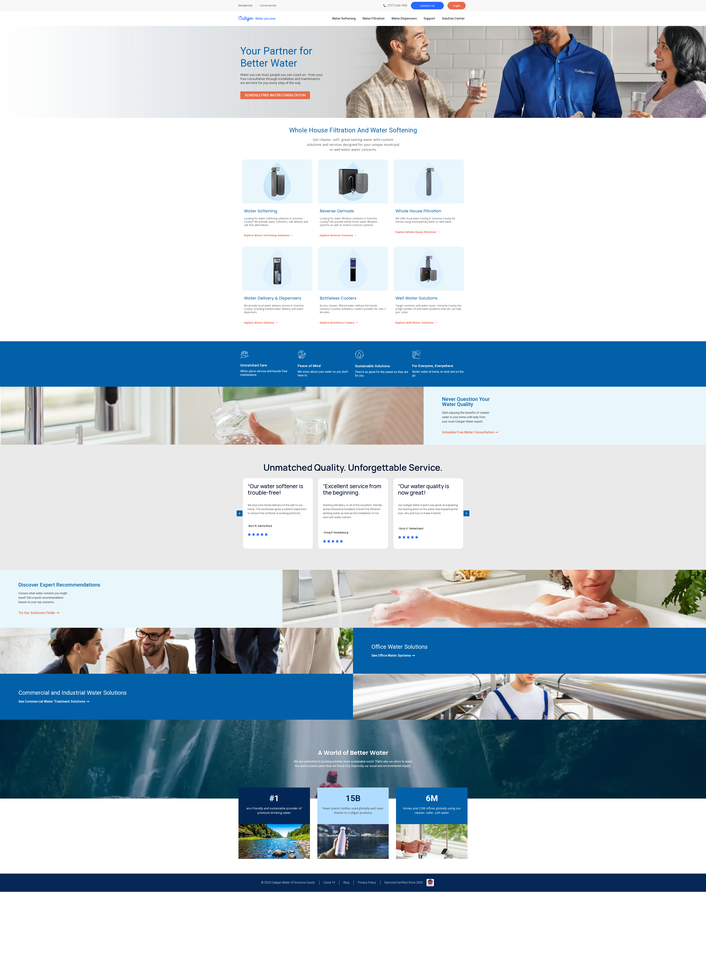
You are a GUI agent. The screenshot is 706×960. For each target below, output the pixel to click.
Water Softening (260, 211)
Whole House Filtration (418, 211)
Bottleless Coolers (338, 298)
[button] (240, 513)
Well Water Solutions (416, 298)
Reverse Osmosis (337, 211)
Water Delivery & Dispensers (272, 298)
